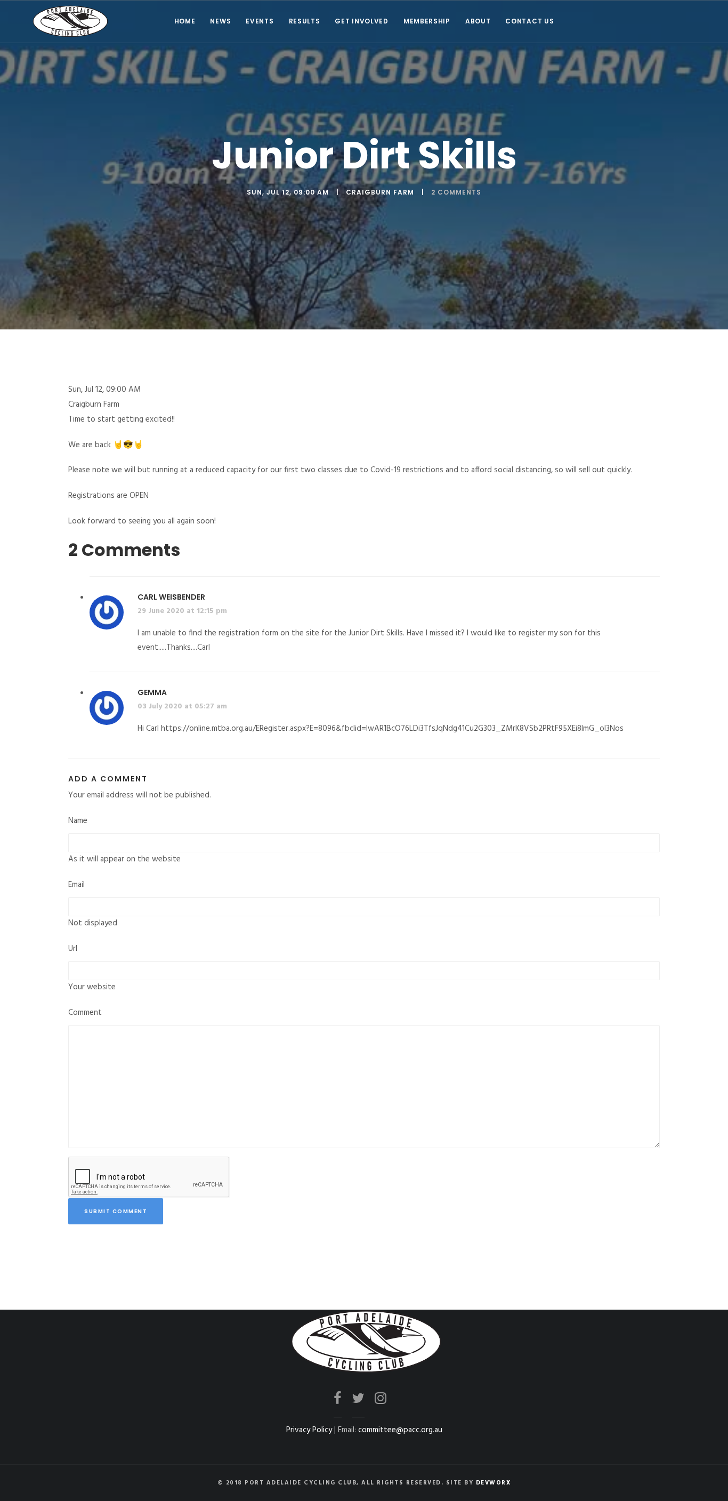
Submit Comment (115, 1211)
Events (259, 21)
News (220, 21)
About (478, 21)
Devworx (493, 1483)
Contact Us (529, 21)
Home (185, 21)
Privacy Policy (309, 1430)
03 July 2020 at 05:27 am (182, 706)
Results (304, 21)
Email (76, 884)
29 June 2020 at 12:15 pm (182, 611)
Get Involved (361, 21)
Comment (85, 1012)
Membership (426, 21)
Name (77, 820)
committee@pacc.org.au (400, 1430)
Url (72, 948)
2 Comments (456, 192)
